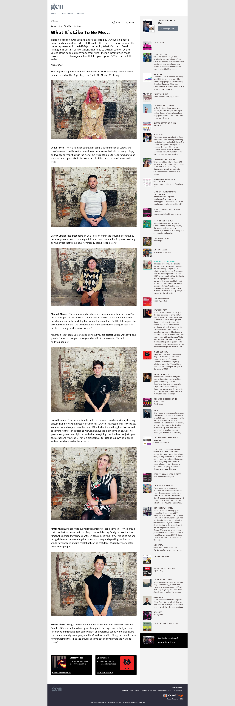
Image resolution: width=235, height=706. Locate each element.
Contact (125, 690)
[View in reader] (147, 32)
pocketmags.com (174, 699)
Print (117, 22)
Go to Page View (167, 28)
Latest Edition (67, 13)
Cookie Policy (177, 690)
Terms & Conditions (164, 690)
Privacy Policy (134, 690)
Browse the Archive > (166, 642)
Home (53, 13)
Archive (80, 13)
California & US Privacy (148, 690)
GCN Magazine (177, 688)
